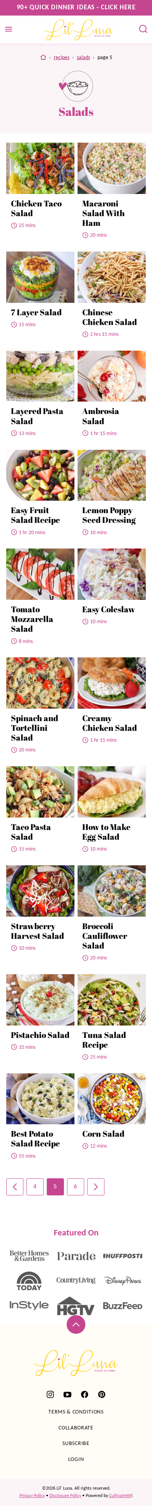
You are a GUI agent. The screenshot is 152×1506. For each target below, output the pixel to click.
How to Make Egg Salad (106, 831)
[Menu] (8, 29)
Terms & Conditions (76, 1412)
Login (76, 1459)
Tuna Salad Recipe (104, 1039)
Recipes (61, 58)
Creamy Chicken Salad (109, 723)
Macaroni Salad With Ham (103, 213)
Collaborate (76, 1428)
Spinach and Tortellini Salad (34, 728)
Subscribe (75, 1444)
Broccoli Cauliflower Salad (104, 936)
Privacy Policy (32, 1496)
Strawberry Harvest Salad (37, 931)
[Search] (143, 29)
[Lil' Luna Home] (79, 29)
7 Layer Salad (36, 312)
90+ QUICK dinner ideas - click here (76, 7)
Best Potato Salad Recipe (35, 1138)
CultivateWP (120, 1496)
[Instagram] (50, 1394)
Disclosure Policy (65, 1496)
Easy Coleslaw (108, 609)
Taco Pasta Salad (31, 831)
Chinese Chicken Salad (109, 317)
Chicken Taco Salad (36, 208)
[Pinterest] (101, 1394)
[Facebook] (84, 1394)
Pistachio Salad (40, 1034)
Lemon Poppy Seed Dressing (109, 515)
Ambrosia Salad (100, 415)
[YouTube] (67, 1394)
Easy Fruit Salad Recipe (35, 515)
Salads (83, 58)
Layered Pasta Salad (37, 415)
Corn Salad (103, 1133)
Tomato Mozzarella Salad (32, 619)
